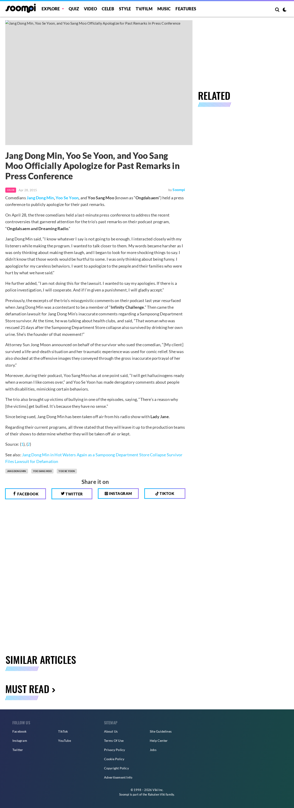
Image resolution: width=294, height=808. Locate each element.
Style (125, 8)
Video (90, 8)
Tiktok (166, 493)
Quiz (74, 8)
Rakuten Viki (156, 794)
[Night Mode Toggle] (285, 10)
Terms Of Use (114, 740)
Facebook (28, 494)
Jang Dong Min (40, 197)
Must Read (27, 688)
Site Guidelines (161, 731)
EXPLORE (51, 8)
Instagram (120, 493)
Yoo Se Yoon (67, 197)
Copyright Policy (116, 768)
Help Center (159, 740)
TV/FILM (144, 8)
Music (164, 8)
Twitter (74, 494)
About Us (111, 731)
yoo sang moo (42, 471)
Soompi (178, 189)
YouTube (64, 740)
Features (185, 8)
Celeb (108, 8)
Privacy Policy (114, 750)
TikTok (63, 731)
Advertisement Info (118, 777)
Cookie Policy (114, 759)
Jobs (153, 750)
